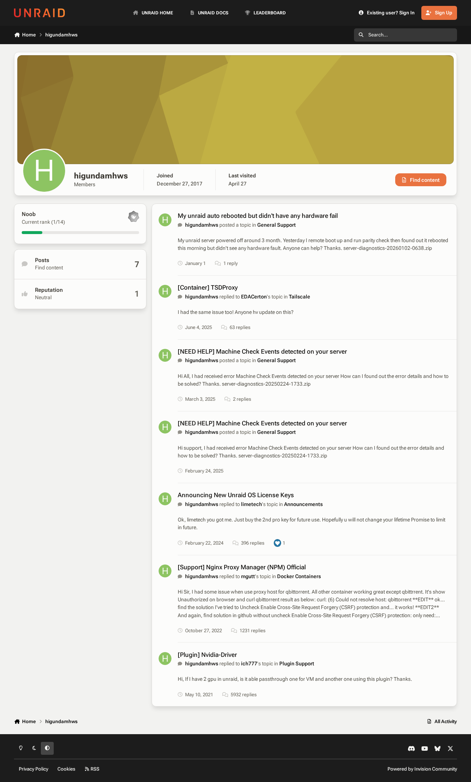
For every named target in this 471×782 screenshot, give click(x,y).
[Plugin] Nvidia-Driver (207, 654)
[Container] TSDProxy (208, 287)
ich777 (249, 663)
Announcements (303, 504)
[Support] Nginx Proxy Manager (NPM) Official (242, 567)
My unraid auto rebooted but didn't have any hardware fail (258, 215)
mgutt (248, 576)
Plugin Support (296, 663)
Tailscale (299, 297)
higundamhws (201, 225)
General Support (276, 225)
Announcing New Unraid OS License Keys (236, 495)
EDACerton (254, 297)
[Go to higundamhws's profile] (165, 219)
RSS (94, 769)
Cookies (66, 769)
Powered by (422, 769)
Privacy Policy (33, 769)
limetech (251, 504)
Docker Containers (299, 576)
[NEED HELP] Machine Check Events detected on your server (262, 351)
